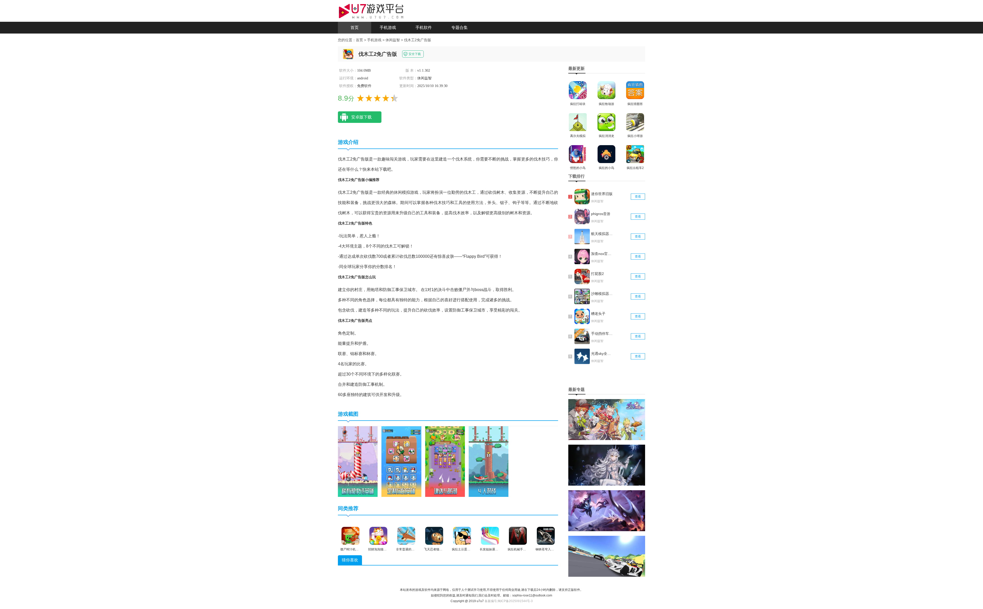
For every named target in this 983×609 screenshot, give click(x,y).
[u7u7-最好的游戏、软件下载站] (371, 10)
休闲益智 (393, 40)
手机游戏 (388, 27)
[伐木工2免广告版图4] (488, 461)
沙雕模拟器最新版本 (602, 294)
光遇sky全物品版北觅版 (602, 353)
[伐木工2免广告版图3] (445, 461)
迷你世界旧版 (602, 194)
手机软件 (423, 27)
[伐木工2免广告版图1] (358, 461)
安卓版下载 (361, 117)
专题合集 (459, 27)
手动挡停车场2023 (602, 334)
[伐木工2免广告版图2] (401, 461)
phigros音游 (600, 214)
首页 (354, 27)
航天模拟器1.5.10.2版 (602, 234)
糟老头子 (598, 314)
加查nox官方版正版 (602, 254)
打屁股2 (597, 274)
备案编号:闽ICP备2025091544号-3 (509, 601)
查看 (638, 196)
